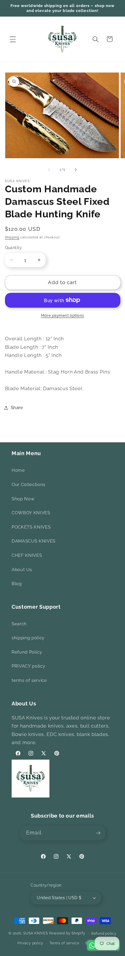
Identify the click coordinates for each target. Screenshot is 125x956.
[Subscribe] (98, 833)
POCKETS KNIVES (31, 527)
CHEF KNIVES (27, 555)
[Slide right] (75, 169)
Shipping (12, 237)
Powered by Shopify (67, 934)
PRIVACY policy (28, 666)
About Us (22, 569)
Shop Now (23, 498)
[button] (13, 39)
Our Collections (28, 484)
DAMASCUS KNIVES (34, 541)
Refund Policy (27, 652)
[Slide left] (49, 169)
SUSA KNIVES (35, 934)
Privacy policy (30, 943)
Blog (17, 583)
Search (19, 623)
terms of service (29, 680)
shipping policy (28, 637)
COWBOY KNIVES (31, 512)
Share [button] (17, 407)
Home (18, 470)
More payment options (62, 315)
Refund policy (104, 934)
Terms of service (64, 943)
